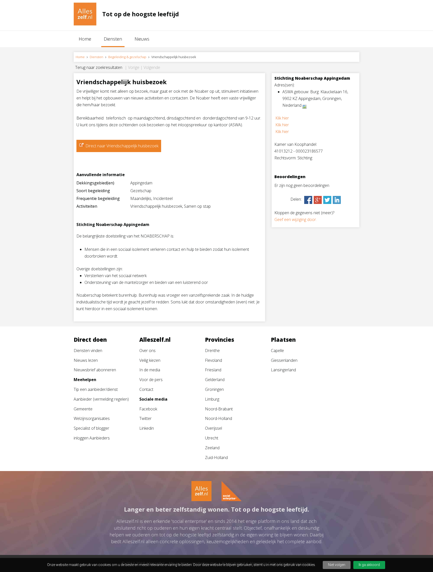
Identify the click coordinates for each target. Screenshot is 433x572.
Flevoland (213, 360)
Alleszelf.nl (155, 339)
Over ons (147, 350)
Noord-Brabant (219, 409)
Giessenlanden (284, 360)
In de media (149, 370)
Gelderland (215, 379)
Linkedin (146, 428)
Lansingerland (283, 370)
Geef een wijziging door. (295, 219)
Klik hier (282, 118)
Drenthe (212, 350)
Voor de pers (151, 379)
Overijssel (213, 428)
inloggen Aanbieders (92, 438)
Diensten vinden (88, 350)
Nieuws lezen (86, 360)
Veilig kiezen (149, 360)
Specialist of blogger (91, 428)
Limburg (212, 399)
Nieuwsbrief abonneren (95, 370)
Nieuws (142, 39)
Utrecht (211, 438)
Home (85, 39)
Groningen (214, 389)
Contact (146, 389)
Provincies (219, 339)
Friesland (213, 370)
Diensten (113, 39)
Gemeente (83, 409)
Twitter (145, 418)
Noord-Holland (218, 418)
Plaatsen (283, 339)
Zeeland (212, 447)
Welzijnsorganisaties (92, 418)
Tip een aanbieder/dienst (96, 389)
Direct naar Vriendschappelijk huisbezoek (121, 146)
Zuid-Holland (216, 457)
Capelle (277, 350)
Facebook (148, 409)
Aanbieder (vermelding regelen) (101, 399)
